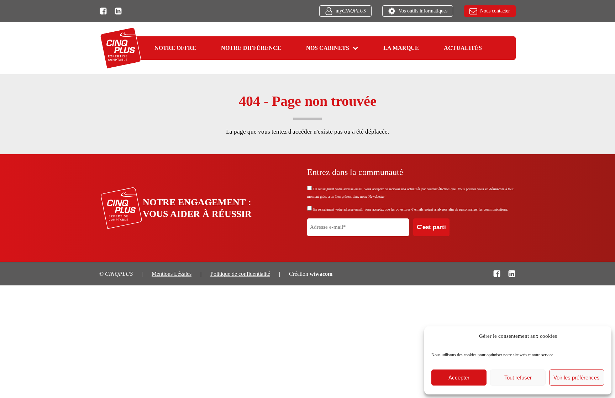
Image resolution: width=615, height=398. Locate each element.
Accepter (458, 377)
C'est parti (431, 227)
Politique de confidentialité (240, 274)
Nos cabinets (327, 48)
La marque (401, 48)
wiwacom (321, 274)
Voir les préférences (576, 377)
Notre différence (251, 48)
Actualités (463, 48)
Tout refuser (518, 377)
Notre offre (175, 48)
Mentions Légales (171, 274)
